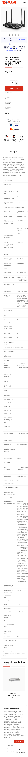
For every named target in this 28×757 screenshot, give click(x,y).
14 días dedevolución (22, 141)
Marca (6, 112)
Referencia (8, 102)
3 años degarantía (14, 141)
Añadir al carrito (14, 88)
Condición (8, 107)
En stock (7, 97)
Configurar (9, 746)
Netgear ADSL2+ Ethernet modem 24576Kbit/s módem (14, 694)
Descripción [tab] (14, 152)
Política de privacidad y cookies (15, 749)
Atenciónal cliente (6, 140)
